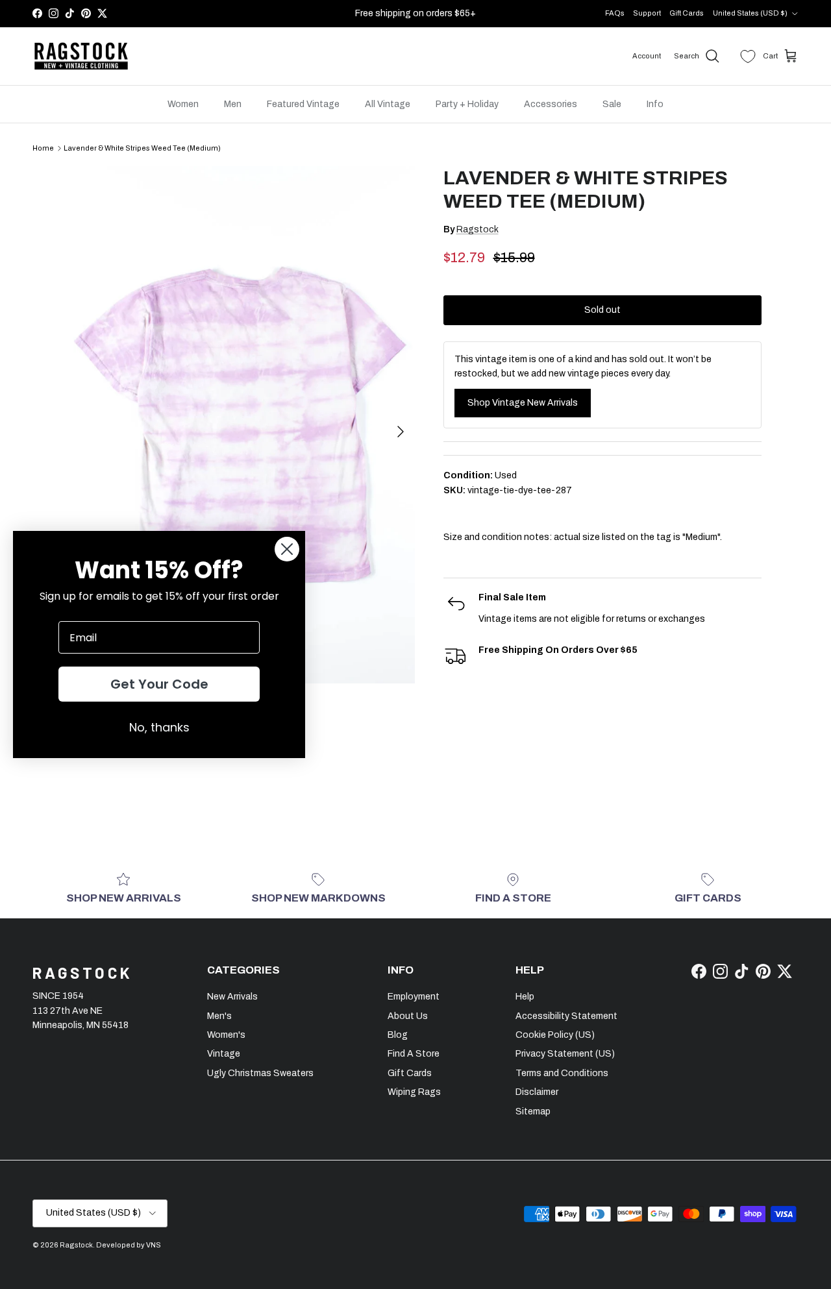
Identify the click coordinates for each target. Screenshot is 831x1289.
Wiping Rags (414, 1092)
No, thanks (159, 727)
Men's (219, 1016)
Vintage (223, 1054)
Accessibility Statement (566, 1016)
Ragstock (477, 229)
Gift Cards (686, 13)
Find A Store (414, 1054)
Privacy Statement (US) (565, 1054)
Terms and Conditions (561, 1073)
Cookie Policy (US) (555, 1035)
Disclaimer (536, 1092)
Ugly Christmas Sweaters (260, 1073)
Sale (611, 104)
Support (647, 13)
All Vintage (387, 104)
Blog (398, 1035)
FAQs (615, 13)
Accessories (550, 104)
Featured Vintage (303, 104)
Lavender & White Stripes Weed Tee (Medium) (142, 148)
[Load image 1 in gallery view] (242, 424)
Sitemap (533, 1111)
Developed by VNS (128, 1245)
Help (524, 996)
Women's (226, 1035)
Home (43, 148)
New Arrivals (232, 996)
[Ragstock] (81, 56)
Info (655, 104)
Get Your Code (159, 684)
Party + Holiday (467, 104)
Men (233, 104)
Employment (414, 996)
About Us (408, 1016)
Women (183, 104)
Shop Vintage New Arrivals (522, 403)
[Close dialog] (287, 549)
